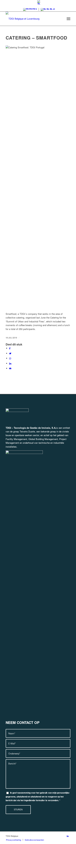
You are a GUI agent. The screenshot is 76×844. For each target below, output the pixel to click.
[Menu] (68, 18)
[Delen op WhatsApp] (10, 358)
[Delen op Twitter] (10, 353)
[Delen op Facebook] (9, 348)
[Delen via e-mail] (10, 368)
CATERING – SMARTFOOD (36, 37)
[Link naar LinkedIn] (67, 836)
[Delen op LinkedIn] (10, 363)
